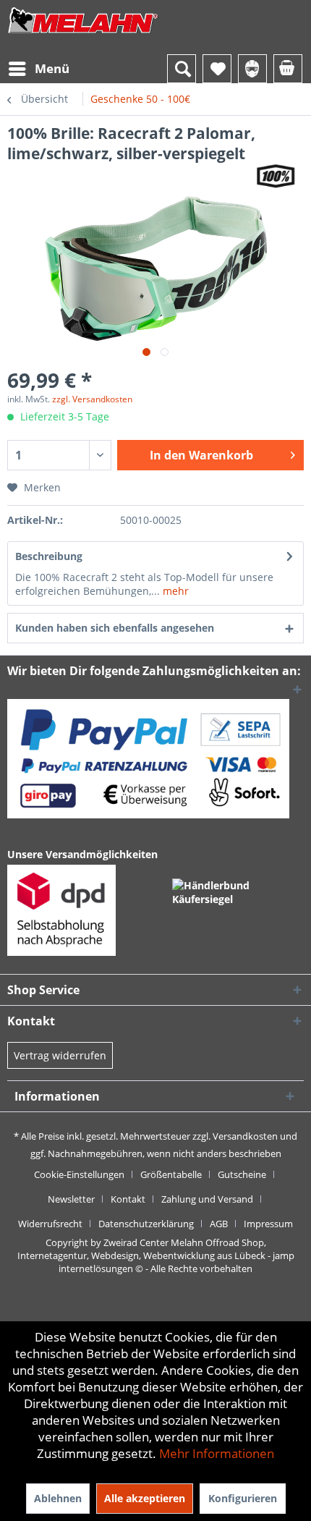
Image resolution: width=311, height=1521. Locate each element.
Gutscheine (242, 1174)
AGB (219, 1223)
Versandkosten (245, 1136)
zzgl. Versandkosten (92, 399)
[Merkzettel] (217, 68)
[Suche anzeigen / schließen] (181, 68)
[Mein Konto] (252, 68)
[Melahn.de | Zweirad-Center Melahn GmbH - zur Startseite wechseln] (83, 34)
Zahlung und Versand (207, 1199)
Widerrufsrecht (50, 1223)
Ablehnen (58, 1498)
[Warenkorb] (287, 68)
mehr (174, 591)
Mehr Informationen (216, 1453)
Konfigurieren (242, 1498)
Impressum (268, 1223)
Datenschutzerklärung (146, 1223)
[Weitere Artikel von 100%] (275, 176)
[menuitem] (38, 68)
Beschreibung (48, 556)
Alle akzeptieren (144, 1498)
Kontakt (128, 1199)
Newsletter (71, 1199)
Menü (52, 68)
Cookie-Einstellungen (79, 1174)
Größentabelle (171, 1174)
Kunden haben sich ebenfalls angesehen (114, 628)
